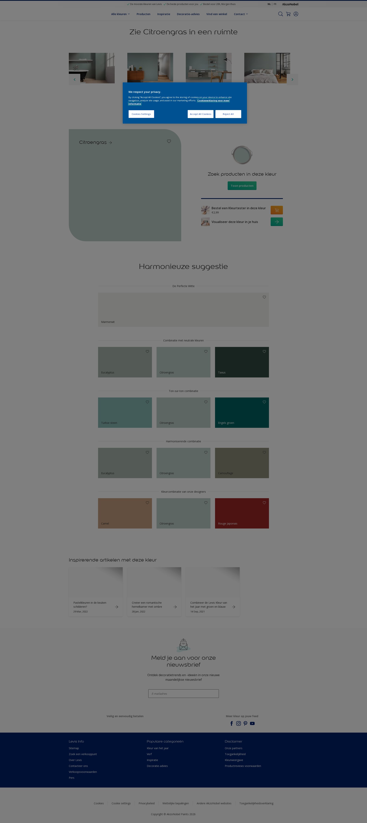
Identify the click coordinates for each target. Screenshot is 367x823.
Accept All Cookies (200, 114)
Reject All (228, 114)
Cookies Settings (141, 114)
